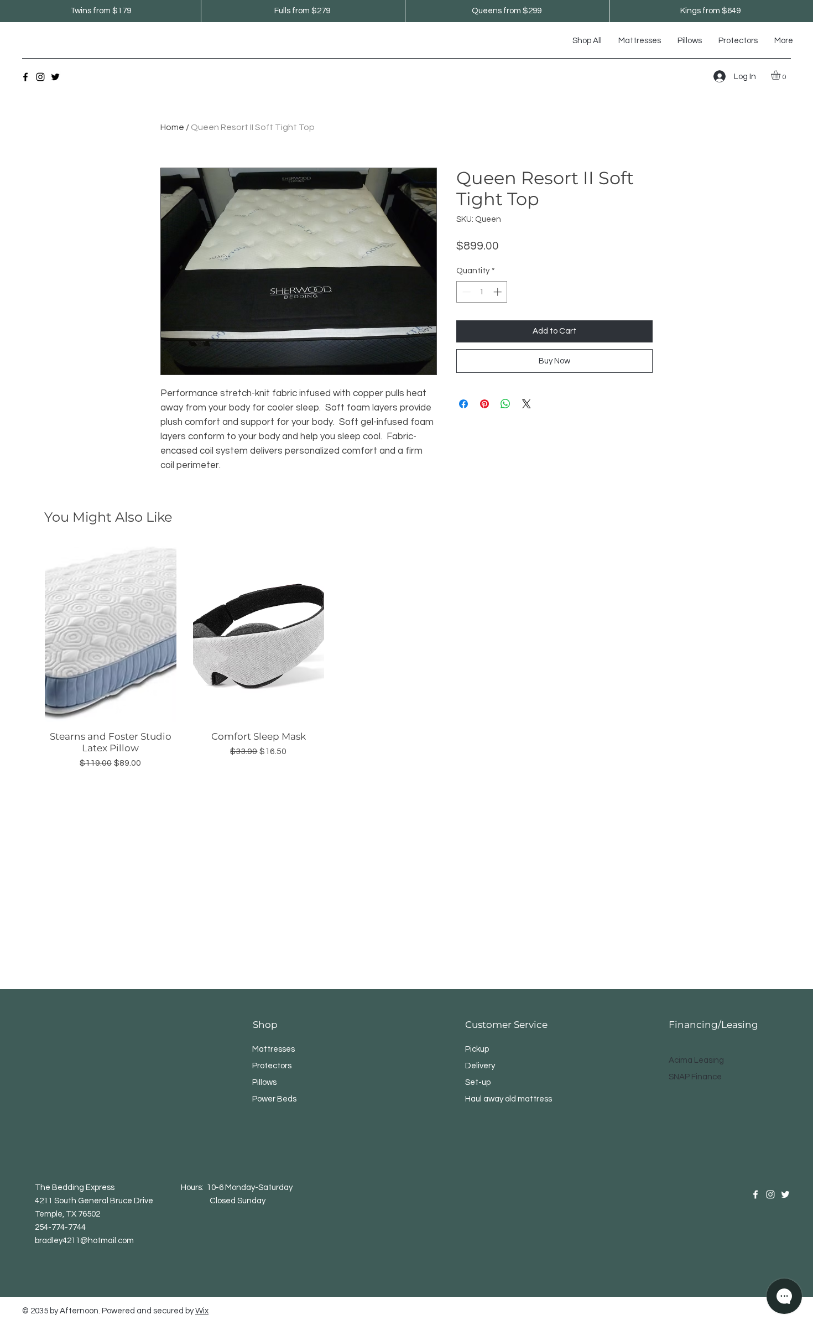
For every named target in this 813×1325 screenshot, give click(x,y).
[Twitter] (55, 76)
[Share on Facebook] (463, 404)
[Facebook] (25, 76)
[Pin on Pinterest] (484, 404)
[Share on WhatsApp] (505, 404)
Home (172, 127)
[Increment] (498, 292)
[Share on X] (526, 404)
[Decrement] (465, 292)
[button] (781, 75)
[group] (406, 658)
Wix (202, 1311)
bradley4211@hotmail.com (84, 1240)
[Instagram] (40, 76)
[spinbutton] (482, 292)
